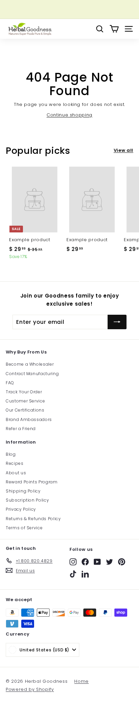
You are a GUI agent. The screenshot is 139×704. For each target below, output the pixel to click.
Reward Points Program (32, 482)
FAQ (10, 383)
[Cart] (114, 29)
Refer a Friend (21, 428)
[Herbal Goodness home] (29, 28)
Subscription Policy (27, 500)
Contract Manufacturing (32, 373)
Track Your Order (24, 392)
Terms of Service (24, 528)
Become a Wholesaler (30, 364)
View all (123, 150)
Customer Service (25, 401)
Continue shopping (69, 115)
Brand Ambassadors (29, 419)
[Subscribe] (117, 322)
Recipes (15, 463)
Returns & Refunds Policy (33, 519)
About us (16, 473)
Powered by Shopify (30, 689)
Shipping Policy (23, 491)
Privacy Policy (21, 509)
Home (81, 681)
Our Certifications (25, 410)
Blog (11, 454)
